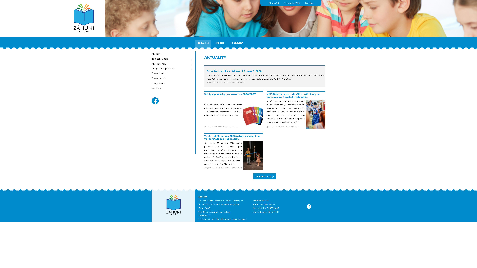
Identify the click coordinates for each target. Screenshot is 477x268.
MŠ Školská (236, 43)
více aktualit (263, 176)
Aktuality (156, 53)
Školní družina (159, 73)
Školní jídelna (159, 78)
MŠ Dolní (219, 43)
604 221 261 (273, 212)
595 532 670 (270, 204)
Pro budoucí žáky (292, 3)
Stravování (274, 3)
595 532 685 (273, 208)
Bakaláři (309, 3)
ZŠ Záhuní (203, 43)
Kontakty (157, 88)
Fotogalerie (158, 83)
